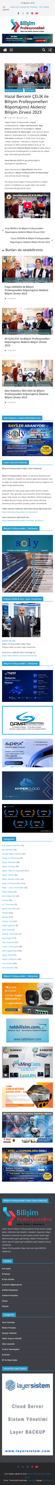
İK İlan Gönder (8, 1279)
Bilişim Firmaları (8, 866)
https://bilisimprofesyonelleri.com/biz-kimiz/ (20, 512)
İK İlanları (6, 1274)
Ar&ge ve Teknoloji (10, 858)
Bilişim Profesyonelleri (14, 90)
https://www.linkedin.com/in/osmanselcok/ (19, 655)
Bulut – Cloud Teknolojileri (13, 887)
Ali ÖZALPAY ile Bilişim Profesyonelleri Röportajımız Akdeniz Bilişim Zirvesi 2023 (27, 342)
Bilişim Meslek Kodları (11, 879)
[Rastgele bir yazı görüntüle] (50, 50)
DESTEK (42, 1248)
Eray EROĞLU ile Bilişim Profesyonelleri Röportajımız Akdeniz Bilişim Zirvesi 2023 (25, 230)
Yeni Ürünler (7, 963)
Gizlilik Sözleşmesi (10, 1290)
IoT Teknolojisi (8, 904)
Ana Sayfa (6, 1268)
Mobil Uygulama (8, 925)
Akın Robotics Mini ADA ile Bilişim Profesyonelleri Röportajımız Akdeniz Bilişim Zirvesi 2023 (26, 394)
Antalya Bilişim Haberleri (12, 854)
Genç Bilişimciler (8, 896)
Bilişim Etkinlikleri (9, 862)
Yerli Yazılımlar (8, 967)
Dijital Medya (7, 892)
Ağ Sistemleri (7, 849)
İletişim (5, 1306)
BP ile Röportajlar (9, 1360)
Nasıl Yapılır (7, 929)
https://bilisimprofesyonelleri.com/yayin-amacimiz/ (22, 520)
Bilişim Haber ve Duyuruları (13, 870)
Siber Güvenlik (8, 942)
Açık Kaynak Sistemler (11, 845)
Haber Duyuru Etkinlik (11, 1338)
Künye (5, 1301)
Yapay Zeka (7, 955)
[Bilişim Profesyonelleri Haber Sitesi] (5, 50)
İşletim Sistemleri (9, 908)
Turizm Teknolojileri (10, 946)
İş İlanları (6, 1354)
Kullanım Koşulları (10, 1295)
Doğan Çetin (23, 118)
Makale (5, 913)
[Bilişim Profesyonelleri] (27, 1207)
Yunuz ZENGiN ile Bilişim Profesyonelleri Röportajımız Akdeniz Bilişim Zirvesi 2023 (30, 240)
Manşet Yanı (7, 921)
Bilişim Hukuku (8, 875)
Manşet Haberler (9, 1333)
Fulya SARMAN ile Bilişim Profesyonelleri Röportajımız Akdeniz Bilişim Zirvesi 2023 (26, 290)
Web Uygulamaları (9, 951)
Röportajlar (30, 90)
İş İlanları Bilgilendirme (12, 1284)
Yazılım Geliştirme (9, 959)
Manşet (5, 917)
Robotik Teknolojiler (10, 934)
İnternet (5, 900)
